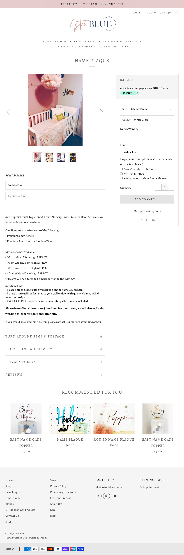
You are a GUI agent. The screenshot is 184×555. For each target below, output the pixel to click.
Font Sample (109, 41)
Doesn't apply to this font (138, 169)
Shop (59, 41)
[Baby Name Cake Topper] (26, 418)
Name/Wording (129, 129)
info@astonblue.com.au (109, 487)
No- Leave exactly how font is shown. (145, 178)
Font (123, 145)
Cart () (166, 12)
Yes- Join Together (133, 174)
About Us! (56, 504)
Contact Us (109, 46)
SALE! (126, 46)
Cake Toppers (81, 41)
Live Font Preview (60, 498)
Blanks (132, 41)
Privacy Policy (58, 486)
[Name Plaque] (70, 418)
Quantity (125, 188)
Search (54, 480)
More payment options (147, 211)
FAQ (52, 509)
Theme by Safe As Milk (16, 538)
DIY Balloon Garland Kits (75, 46)
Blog (53, 515)
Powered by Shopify (37, 538)
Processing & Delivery (63, 492)
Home (46, 41)
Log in (137, 12)
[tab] (37, 157)
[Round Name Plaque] (114, 418)
